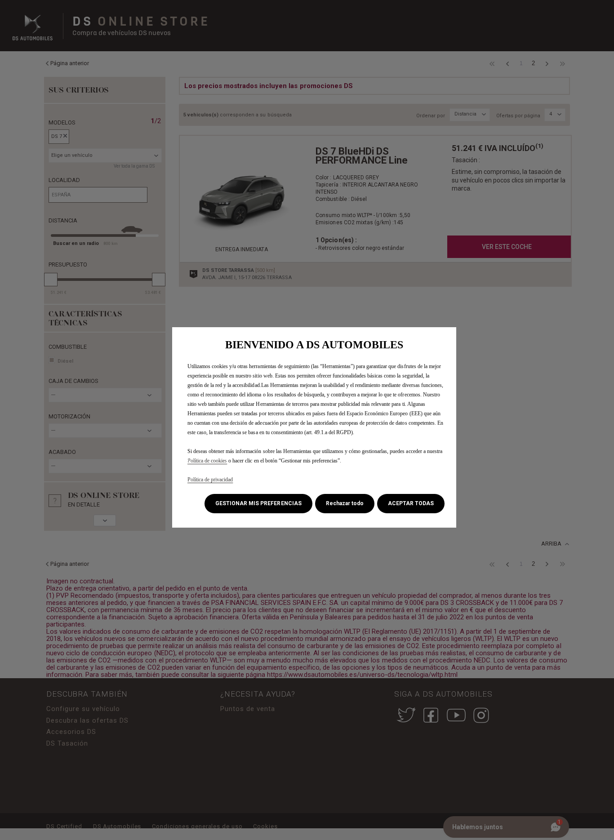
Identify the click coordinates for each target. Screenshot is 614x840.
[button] (258, 503)
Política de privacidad (210, 479)
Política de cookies (207, 461)
